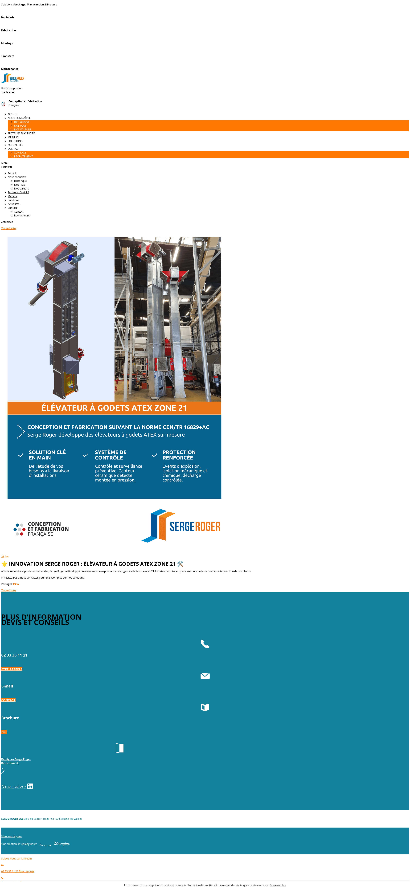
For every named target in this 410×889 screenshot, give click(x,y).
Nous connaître (19, 118)
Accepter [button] (264, 885)
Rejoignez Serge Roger (16, 759)
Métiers (13, 137)
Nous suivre (13, 786)
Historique (22, 122)
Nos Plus (20, 125)
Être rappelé (11, 669)
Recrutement (23, 156)
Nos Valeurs (22, 129)
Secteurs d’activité (21, 133)
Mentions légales (11, 836)
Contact (14, 148)
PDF (4, 732)
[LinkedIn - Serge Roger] (30, 788)
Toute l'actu (8, 228)
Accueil (13, 114)
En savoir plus (278, 885)
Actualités (15, 145)
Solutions (15, 141)
